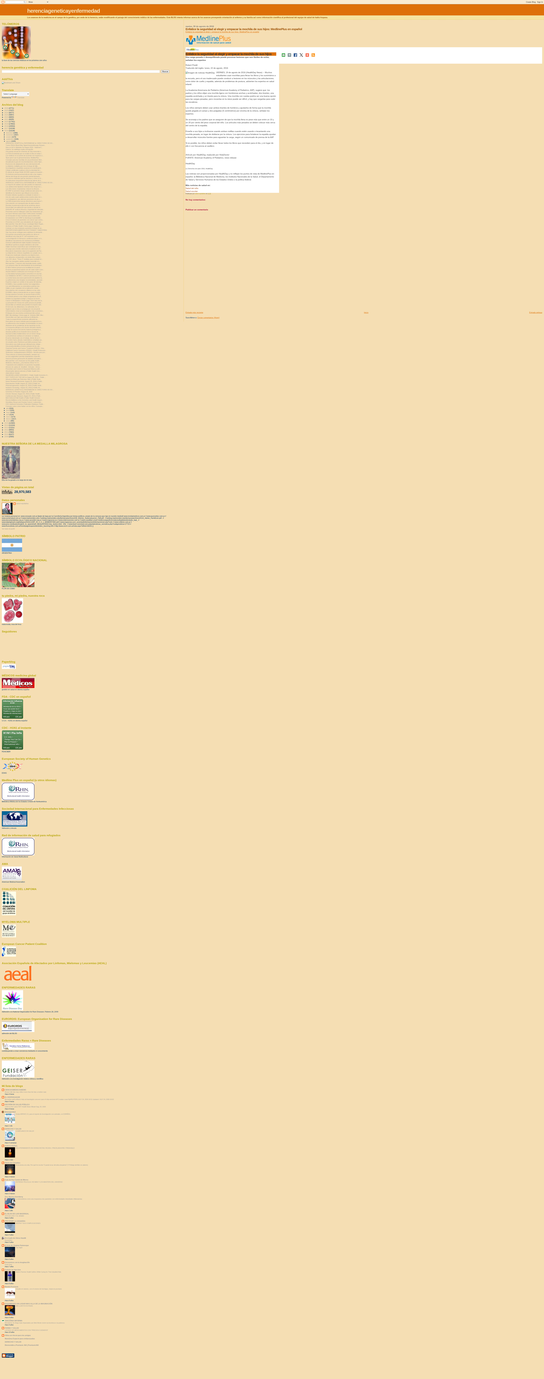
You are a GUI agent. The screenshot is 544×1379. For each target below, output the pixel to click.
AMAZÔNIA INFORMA (13, 1321)
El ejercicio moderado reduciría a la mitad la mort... (23, 255)
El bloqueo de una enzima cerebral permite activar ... (24, 313)
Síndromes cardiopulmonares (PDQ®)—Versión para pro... (26, 352)
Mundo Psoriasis (11, 1287)
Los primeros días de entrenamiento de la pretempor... (24, 265)
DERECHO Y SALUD (13, 1129)
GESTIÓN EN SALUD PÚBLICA (17, 1104)
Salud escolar (192, 191)
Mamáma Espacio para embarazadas (20, 1339)
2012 (6, 430)
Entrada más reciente (194, 312)
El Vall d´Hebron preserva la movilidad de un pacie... (23, 267)
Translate (20, 98)
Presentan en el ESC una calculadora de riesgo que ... (24, 222)
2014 (6, 425)
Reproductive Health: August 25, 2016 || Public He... (23, 383)
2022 (6, 117)
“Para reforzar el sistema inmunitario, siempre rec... (23, 354)
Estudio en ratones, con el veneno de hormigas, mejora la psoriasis (39, 1289)
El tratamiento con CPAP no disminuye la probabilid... (24, 218)
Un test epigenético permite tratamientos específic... (23, 356)
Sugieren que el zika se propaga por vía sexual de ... (24, 309)
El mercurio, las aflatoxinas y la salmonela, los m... (23, 307)
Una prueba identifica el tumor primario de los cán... (23, 346)
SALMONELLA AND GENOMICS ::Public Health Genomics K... (27, 375)
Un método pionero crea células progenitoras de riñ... (24, 296)
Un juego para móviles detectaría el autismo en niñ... (24, 249)
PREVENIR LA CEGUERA (15, 1221)
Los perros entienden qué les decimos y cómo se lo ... (24, 178)
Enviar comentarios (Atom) (208, 318)
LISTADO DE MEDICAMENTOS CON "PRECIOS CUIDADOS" (26, 1330)
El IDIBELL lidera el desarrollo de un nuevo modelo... (24, 292)
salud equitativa (22, 504)
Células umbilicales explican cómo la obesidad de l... (23, 170)
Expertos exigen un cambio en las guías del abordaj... (24, 282)
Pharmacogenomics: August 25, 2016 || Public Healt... (24, 385)
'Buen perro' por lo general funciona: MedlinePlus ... (23, 158)
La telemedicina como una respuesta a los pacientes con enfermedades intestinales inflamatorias (49, 1199)
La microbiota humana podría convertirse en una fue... (24, 274)
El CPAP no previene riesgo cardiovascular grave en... (24, 191)
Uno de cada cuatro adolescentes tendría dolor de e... (24, 197)
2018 (6, 126)
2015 (6, 423)
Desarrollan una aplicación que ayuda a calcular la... (23, 207)
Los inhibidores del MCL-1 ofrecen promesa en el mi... (24, 276)
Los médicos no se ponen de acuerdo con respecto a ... (25, 155)
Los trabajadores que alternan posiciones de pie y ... (24, 199)
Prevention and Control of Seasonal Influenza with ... (23, 369)
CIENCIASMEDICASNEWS (15, 1090)
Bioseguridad (10, 1112)
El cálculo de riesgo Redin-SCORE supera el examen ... (25, 172)
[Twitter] (301, 55)
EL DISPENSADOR (12, 1097)
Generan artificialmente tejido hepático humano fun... (24, 242)
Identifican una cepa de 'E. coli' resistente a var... (22, 236)
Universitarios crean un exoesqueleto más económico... (25, 311)
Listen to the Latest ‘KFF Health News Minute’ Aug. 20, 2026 (25, 1107)
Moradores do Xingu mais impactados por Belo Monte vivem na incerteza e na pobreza (34, 1323)
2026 (6, 108)
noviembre (10, 135)
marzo (8, 417)
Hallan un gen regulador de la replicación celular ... (23, 288)
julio (7, 408)
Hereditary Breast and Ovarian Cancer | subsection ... (24, 402)
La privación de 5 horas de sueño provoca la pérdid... (24, 303)
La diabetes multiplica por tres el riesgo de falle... (22, 166)
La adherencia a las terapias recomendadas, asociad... (24, 280)
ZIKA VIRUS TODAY (13, 373)
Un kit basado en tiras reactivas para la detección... (23, 216)
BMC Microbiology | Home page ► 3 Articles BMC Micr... (25, 315)
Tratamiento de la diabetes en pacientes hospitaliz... (23, 365)
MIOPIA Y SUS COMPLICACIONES (28, 1223)
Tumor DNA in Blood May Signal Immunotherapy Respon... (26, 145)
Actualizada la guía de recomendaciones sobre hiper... (24, 162)
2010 (6, 434)
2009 (6, 437)
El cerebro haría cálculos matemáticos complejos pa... (24, 340)
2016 (6, 131)
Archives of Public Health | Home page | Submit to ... (23, 226)
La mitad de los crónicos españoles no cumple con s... (24, 253)
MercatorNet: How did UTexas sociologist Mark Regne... (25, 224)
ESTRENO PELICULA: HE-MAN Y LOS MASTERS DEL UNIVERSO (39, 1182)
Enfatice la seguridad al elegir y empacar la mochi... (23, 298)
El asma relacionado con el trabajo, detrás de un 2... (23, 338)
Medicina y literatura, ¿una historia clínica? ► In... (23, 363)
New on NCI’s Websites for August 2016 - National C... (24, 147)
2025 (6, 110)
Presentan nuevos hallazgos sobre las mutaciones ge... (25, 211)
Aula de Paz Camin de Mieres (16, 1180)
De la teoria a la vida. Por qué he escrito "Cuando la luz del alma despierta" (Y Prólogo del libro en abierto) (52, 1165)
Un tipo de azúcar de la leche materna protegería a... (24, 329)
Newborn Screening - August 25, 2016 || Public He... (23, 387)
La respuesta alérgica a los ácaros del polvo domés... (24, 327)
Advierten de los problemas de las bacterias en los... (24, 325)
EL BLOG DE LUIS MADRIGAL (17, 1214)
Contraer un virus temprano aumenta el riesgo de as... (24, 228)
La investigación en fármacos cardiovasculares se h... (24, 238)
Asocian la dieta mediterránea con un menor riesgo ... (24, 334)
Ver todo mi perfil (8, 529)
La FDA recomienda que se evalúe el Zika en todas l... (24, 153)
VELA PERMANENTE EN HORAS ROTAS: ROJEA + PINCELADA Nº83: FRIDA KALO (45, 1148)
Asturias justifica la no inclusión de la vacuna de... (23, 332)
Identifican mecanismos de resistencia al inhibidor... (23, 240)
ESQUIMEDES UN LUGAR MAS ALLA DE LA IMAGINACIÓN (28, 1304)
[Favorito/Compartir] (307, 55)
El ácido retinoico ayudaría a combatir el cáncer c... (23, 195)
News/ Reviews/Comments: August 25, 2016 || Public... (24, 381)
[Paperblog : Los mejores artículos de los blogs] (9, 668)
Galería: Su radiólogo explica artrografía (19, 149)
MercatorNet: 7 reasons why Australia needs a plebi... (24, 263)
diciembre (9, 133)
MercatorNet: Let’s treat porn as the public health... (23, 361)
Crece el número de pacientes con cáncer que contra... (25, 220)
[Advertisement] (207, 291)
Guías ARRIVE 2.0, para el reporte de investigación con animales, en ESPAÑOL (43, 1114)
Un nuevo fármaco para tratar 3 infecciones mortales (24, 213)
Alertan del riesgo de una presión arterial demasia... (23, 176)
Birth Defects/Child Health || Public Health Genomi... (23, 398)
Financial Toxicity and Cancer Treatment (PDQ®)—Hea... (25, 348)
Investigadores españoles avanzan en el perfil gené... (24, 168)
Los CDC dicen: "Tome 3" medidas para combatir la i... (24, 259)
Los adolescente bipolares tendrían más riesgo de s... (24, 187)
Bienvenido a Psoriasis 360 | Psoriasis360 (22, 1345)
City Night (19, 1247)
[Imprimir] (289, 55)
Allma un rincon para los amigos (18, 1335)
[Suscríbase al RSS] (313, 55)
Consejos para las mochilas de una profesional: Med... (24, 160)
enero (8, 421)
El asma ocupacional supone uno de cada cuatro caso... (25, 269)
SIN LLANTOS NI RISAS (24, 1306)
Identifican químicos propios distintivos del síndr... (23, 245)
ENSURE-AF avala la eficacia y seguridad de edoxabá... (25, 209)
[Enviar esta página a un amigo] (283, 55)
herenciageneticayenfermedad (63, 11)
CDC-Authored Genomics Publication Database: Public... (25, 404)
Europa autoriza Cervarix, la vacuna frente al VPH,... (24, 294)
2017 (6, 128)
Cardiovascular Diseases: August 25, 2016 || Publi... (23, 396)
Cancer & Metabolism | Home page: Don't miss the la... (24, 300)
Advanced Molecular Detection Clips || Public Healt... (24, 379)
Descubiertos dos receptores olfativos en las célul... (23, 290)
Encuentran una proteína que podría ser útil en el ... (23, 234)
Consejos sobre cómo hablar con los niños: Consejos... (25, 406)
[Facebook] (295, 55)
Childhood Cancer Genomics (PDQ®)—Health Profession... (26, 350)
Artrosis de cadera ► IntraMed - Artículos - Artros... (23, 367)
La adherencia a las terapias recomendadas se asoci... (24, 323)
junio (8, 410)
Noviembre (8, 1240)
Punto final (8, 1264)
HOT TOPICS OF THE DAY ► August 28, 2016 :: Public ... (26, 377)
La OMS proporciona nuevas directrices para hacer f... (24, 201)
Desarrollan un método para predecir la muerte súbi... (24, 305)
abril (7, 414)
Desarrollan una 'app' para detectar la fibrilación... (22, 317)
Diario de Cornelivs (12, 1163)
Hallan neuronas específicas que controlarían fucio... (24, 247)
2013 (6, 427)
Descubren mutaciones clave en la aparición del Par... (24, 251)
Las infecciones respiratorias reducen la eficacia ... (23, 189)
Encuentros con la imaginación (17, 1262)
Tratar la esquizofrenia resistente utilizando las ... (22, 319)
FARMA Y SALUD (12, 1328)
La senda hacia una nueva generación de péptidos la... (24, 278)
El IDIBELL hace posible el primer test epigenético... (23, 284)
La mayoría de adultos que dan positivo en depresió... (24, 184)
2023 (6, 115)
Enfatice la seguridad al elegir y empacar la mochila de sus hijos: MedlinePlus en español (222, 32)
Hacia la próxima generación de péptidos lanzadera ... (24, 358)
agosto (8, 141)
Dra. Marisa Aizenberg (14, 1197)
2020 (6, 121)
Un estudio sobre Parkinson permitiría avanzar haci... (24, 342)
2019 (6, 124)
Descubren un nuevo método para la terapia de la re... (24, 321)
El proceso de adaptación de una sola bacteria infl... (23, 164)
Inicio (366, 312)
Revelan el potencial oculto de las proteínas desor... (23, 205)
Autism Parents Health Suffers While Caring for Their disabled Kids (38, 1272)
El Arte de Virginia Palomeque (17, 1245)
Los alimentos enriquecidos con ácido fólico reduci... (23, 257)
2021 (6, 119)
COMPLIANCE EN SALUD (25, 1131)
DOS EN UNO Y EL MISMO (14, 1216)
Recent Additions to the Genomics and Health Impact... (24, 400)
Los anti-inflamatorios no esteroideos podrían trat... (23, 286)
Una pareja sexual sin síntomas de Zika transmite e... (24, 151)
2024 (6, 113)
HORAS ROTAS (11, 1146)
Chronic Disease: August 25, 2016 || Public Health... (23, 394)
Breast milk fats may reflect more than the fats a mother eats (25, 1092)
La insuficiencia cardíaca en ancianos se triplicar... (23, 336)
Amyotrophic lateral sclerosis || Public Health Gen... (23, 371)
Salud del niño (192, 188)
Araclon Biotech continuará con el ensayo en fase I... (24, 271)
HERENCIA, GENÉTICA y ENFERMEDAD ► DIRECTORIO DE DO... (30, 143)
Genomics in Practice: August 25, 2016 (19, 392)
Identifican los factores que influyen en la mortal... (22, 193)
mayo (8, 412)
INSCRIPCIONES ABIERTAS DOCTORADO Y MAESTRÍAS (26, 230)
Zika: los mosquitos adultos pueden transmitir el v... (23, 261)
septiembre (10, 139)
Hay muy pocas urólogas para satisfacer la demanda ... (25, 232)
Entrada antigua (535, 312)
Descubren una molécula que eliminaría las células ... (24, 344)
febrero (8, 419)
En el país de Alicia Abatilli (15, 1238)
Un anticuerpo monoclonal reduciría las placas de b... (24, 180)
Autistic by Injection (13, 1270)
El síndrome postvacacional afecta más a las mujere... (24, 174)
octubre (9, 137)
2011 (6, 432)
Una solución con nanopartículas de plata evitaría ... (23, 203)
